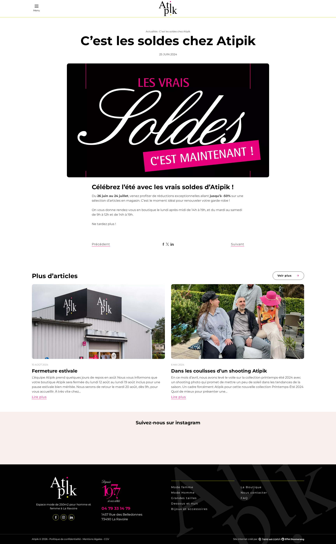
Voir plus (284, 275)
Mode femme (182, 487)
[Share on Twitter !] (167, 244)
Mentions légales (92, 539)
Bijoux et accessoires (189, 509)
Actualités (152, 31)
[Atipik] (168, 8)
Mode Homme (183, 492)
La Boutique (251, 487)
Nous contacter (254, 492)
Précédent (101, 244)
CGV (106, 539)
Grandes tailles (184, 498)
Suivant (237, 244)
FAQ (244, 498)
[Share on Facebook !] (163, 244)
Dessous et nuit (184, 503)
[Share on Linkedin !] (172, 244)
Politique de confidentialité (65, 539)
